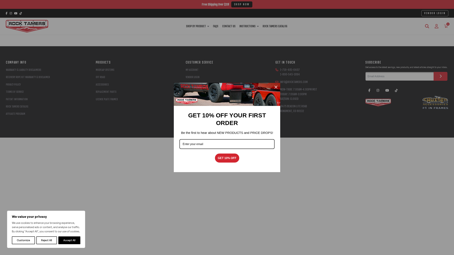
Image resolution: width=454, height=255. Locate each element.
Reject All (46, 240)
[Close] (276, 87)
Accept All (69, 240)
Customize (23, 240)
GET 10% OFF (227, 158)
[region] (46, 229)
